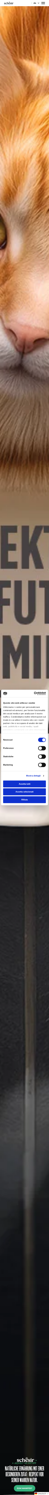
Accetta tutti (24, 784)
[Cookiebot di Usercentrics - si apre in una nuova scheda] (34, 693)
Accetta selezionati (24, 792)
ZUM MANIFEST (24, 1488)
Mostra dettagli (33, 776)
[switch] (42, 748)
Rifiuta (24, 799)
